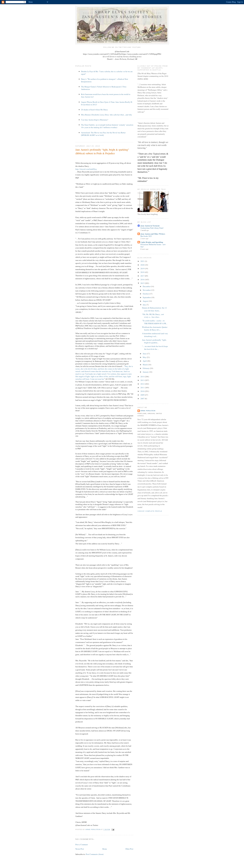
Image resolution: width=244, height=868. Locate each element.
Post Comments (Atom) (95, 854)
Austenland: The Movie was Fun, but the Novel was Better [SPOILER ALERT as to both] (103, 133)
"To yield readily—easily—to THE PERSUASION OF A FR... (154, 322)
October (146, 293)
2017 (142, 276)
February (146, 368)
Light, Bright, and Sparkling (151, 242)
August (146, 301)
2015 (142, 283)
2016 (142, 279)
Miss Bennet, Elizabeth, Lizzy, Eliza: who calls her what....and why (106, 114)
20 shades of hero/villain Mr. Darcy (94, 109)
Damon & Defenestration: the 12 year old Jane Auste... (154, 309)
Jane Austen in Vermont (149, 225)
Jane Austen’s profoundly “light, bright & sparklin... (154, 341)
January (146, 372)
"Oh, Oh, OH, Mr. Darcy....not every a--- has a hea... (153, 315)
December (147, 286)
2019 (142, 268)
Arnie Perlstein (147, 410)
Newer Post (79, 849)
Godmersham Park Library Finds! (152, 228)
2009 (142, 395)
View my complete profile (150, 511)
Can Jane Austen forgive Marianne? (94, 119)
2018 (142, 272)
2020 (142, 265)
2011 (142, 387)
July (144, 304)
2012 (142, 384)
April (145, 361)
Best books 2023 (146, 236)
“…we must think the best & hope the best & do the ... (155, 347)
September (147, 297)
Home (104, 849)
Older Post (129, 849)
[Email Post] (112, 829)
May (145, 357)
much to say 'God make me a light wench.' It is (92, 374)
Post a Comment (81, 844)
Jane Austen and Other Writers (152, 233)
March (145, 364)
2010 (142, 391)
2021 (142, 261)
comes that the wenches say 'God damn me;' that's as (110, 371)
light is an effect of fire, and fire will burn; (106, 376)
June (145, 353)
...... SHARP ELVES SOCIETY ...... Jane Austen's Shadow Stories (122, 14)
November (147, 290)
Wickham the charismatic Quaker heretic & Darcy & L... (154, 328)
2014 (142, 376)
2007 (142, 398)
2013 (142, 380)
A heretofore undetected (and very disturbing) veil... (155, 335)
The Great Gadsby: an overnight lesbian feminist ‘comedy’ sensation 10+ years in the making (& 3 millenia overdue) (107, 126)
